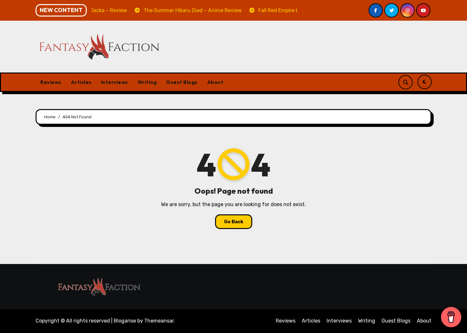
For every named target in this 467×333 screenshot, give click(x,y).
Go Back (233, 222)
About (215, 82)
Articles (81, 82)
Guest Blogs (182, 82)
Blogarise (125, 321)
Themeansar (159, 321)
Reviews (50, 82)
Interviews (114, 82)
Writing (147, 82)
